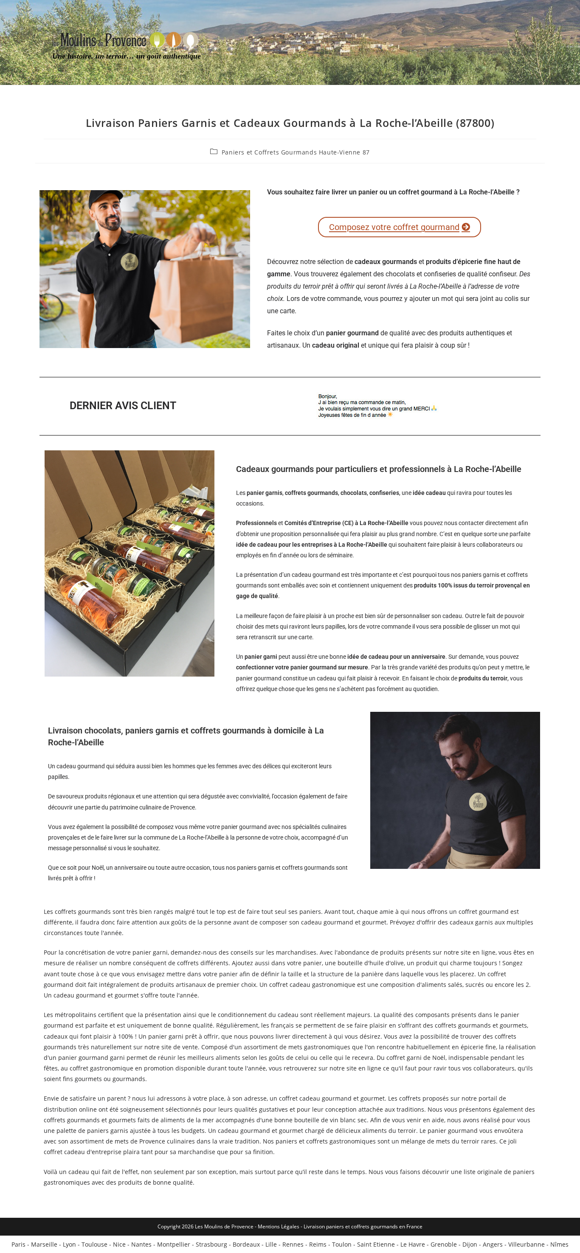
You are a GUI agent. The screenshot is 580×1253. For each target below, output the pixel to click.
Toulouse (94, 1244)
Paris (18, 1244)
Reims (318, 1244)
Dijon (469, 1244)
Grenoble (444, 1244)
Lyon (69, 1244)
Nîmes (559, 1244)
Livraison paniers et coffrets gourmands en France (363, 1226)
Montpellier (173, 1244)
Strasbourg (211, 1244)
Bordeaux (246, 1244)
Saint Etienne (376, 1244)
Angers (493, 1244)
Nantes (141, 1244)
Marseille (44, 1244)
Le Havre (412, 1244)
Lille (271, 1244)
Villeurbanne (526, 1244)
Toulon (342, 1244)
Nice (119, 1244)
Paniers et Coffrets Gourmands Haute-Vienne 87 (296, 152)
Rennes (293, 1244)
